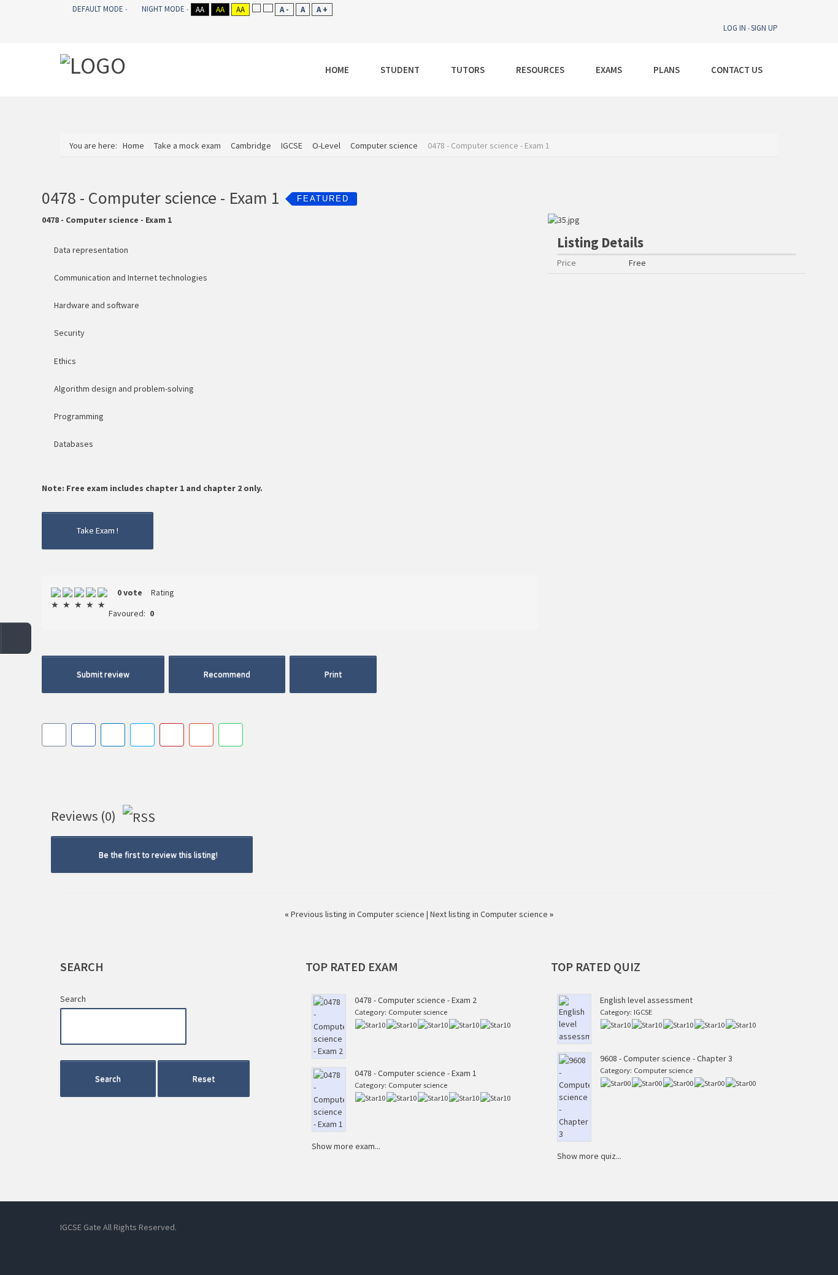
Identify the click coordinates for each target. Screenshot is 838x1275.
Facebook (370, 1227)
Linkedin (397, 1227)
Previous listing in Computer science (355, 914)
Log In (734, 28)
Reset (204, 1078)
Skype (425, 1227)
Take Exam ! (97, 530)
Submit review (103, 674)
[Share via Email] (54, 734)
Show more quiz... (589, 1155)
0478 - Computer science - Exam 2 (416, 1000)
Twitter (453, 1227)
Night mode (163, 9)
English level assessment (646, 1000)
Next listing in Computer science (491, 914)
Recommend (227, 674)
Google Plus (480, 1227)
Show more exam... (346, 1146)
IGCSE (643, 1012)
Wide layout (268, 7)
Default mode (97, 9)
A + (322, 9)
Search (73, 998)
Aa (200, 9)
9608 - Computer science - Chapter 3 (666, 1058)
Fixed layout (256, 7)
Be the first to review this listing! (157, 854)
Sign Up (764, 28)
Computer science (417, 1012)
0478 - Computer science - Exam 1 (416, 1073)
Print (333, 674)
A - (284, 9)
